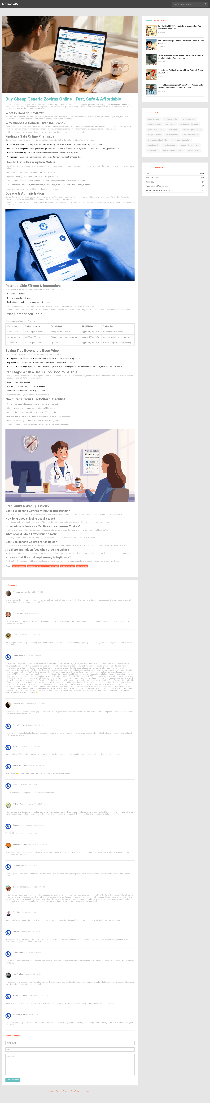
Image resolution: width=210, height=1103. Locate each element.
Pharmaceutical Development (157, 186)
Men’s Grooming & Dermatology (158, 190)
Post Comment (13, 1080)
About (50, 1091)
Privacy (66, 1091)
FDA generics (153, 150)
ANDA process (194, 150)
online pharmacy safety (180, 140)
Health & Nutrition (152, 178)
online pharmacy (67, 566)
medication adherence (189, 124)
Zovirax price (82, 566)
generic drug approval (190, 145)
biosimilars (173, 129)
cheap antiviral (52, 566)
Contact (88, 1091)
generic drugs (153, 119)
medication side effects (157, 140)
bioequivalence (189, 119)
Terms (58, 1091)
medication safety (171, 119)
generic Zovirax (19, 566)
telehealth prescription (192, 129)
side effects (170, 124)
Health (148, 173)
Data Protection (77, 1091)
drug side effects (155, 135)
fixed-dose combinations (173, 150)
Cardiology (150, 182)
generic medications (156, 129)
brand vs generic (169, 145)
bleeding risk (153, 145)
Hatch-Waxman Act (190, 135)
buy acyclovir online (35, 566)
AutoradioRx (10, 4)
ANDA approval (172, 135)
